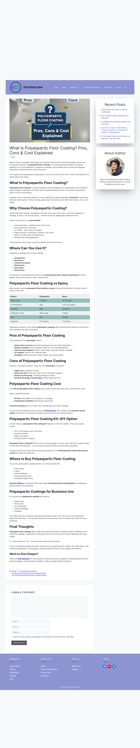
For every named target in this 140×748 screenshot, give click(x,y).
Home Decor (14, 672)
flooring (14, 571)
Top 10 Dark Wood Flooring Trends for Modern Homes (29, 575)
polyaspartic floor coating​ (28, 571)
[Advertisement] (57, 13)
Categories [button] (74, 87)
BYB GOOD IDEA (33, 87)
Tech (11, 679)
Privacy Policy (46, 672)
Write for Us (108, 87)
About (64, 87)
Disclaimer (45, 676)
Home (56, 87)
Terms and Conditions (49, 669)
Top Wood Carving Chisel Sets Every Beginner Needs (29, 573)
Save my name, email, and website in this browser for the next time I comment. (44, 637)
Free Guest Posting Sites (92, 87)
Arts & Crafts (14, 666)
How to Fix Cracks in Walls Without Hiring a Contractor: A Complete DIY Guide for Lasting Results (114, 130)
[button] (126, 87)
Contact (118, 87)
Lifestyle (13, 676)
